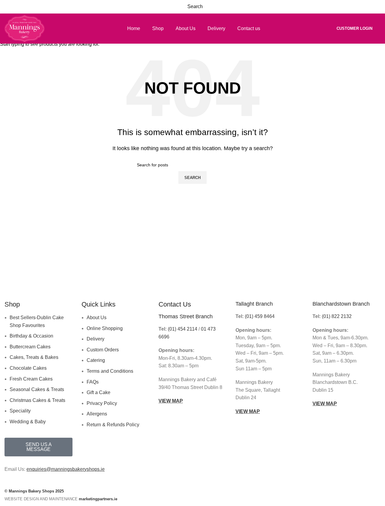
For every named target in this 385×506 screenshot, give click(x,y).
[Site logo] (25, 28)
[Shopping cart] (380, 28)
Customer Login (354, 28)
